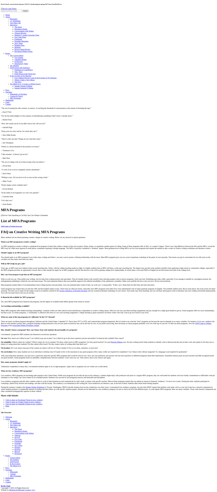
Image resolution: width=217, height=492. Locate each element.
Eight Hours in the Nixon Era (24, 74)
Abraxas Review (20, 33)
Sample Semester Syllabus (23, 88)
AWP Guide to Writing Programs (11, 226)
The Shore (18, 27)
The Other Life (15, 23)
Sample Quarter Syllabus (23, 86)
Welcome (8, 417)
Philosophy (14, 472)
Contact (8, 104)
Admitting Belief (20, 60)
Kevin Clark (5, 486)
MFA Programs (15, 98)
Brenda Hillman (117, 342)
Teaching (8, 92)
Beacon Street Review (22, 49)
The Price (17, 82)
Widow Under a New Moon (24, 80)
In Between (18, 62)
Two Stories (18, 58)
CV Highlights (15, 21)
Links (7, 102)
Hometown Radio (20, 29)
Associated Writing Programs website (25, 325)
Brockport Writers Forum (23, 51)
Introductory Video (21, 64)
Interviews (13, 25)
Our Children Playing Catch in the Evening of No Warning (35, 78)
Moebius (17, 47)
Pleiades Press (19, 45)
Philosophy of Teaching (18, 94)
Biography (14, 19)
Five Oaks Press (20, 37)
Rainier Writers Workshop (35, 387)
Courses (13, 474)
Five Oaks (18, 439)
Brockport (18, 454)
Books (7, 53)
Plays (7, 90)
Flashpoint (18, 39)
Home (7, 15)
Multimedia (9, 100)
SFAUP (17, 437)
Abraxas (17, 435)
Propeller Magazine (21, 41)
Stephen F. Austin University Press (26, 35)
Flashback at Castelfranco (23, 70)
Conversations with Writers (24, 31)
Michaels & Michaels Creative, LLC (22, 490)
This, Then (18, 72)
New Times (18, 43)
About (7, 17)
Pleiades (17, 447)
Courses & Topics (16, 96)
